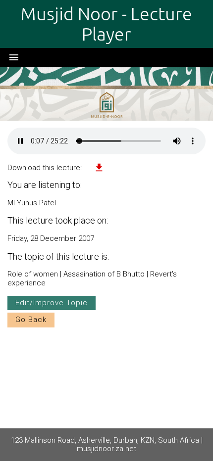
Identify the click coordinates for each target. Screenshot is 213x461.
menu (14, 57)
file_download (99, 167)
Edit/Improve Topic (51, 302)
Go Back (31, 319)
